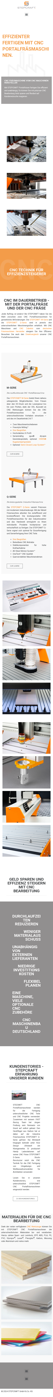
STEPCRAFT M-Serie (39, 320)
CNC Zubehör (26, 328)
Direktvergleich (32, 334)
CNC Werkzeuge (34, 1226)
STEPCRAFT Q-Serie (16, 322)
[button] (27, 15)
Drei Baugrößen (19, 430)
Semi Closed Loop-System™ (33, 445)
